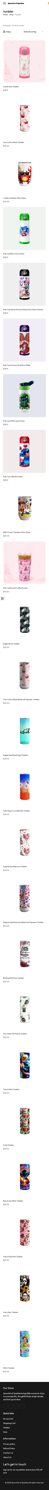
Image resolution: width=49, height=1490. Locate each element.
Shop (11, 14)
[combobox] (31, 32)
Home (5, 14)
